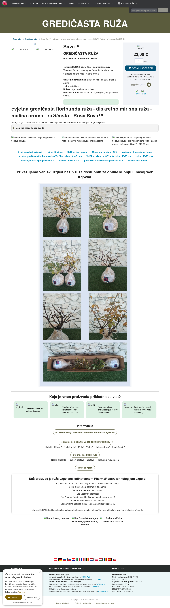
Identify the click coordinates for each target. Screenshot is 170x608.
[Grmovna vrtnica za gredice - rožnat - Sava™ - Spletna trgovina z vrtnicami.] (64, 559)
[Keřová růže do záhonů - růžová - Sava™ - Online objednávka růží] (114, 559)
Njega (71, 3)
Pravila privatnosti (62, 603)
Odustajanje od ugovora (105, 603)
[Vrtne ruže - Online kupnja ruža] (163, 10)
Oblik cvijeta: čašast (77, 151)
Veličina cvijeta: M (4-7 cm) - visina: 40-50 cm (108, 156)
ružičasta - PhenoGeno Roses (137, 151)
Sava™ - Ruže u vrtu (69, 160)
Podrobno (22, 592)
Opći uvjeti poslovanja (83, 603)
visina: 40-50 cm (54, 151)
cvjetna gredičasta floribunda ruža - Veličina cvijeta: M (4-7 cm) (50, 156)
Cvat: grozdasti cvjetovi (30, 151)
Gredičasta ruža (31, 39)
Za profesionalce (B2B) (102, 3)
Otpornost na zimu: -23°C (104, 151)
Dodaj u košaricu (142, 68)
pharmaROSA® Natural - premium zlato (104, 160)
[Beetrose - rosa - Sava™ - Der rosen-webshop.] (60, 559)
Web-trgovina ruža (19, 3)
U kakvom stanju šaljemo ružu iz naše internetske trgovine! (85, 432)
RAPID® (96, 586)
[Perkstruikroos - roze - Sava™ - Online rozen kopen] (92, 559)
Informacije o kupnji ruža (85, 454)
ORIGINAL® (85, 577)
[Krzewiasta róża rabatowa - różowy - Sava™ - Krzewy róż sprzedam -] (96, 559)
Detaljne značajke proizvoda (30, 127)
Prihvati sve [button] (14, 597)
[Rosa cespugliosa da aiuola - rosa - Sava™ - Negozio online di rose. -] (78, 559)
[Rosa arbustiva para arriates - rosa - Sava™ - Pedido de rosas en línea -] (110, 559)
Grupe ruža (16, 39)
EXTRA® (98, 579)
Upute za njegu (85, 467)
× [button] (40, 572)
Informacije (82, 3)
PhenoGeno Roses (137, 160)
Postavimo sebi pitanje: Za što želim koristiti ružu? (85, 441)
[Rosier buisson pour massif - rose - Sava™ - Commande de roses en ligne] (82, 559)
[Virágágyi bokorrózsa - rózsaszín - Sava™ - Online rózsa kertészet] (101, 559)
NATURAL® (100, 584)
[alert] (22, 587)
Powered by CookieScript (23, 602)
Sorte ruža (34, 3)
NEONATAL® (103, 591)
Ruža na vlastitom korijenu (52, 3)
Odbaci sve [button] (32, 597)
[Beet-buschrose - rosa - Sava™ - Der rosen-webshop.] (55, 559)
